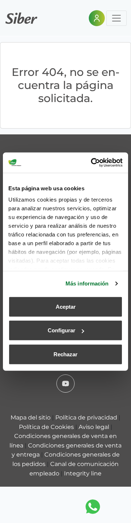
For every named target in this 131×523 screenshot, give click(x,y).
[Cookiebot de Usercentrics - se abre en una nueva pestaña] (92, 162)
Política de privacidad (87, 417)
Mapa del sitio (31, 417)
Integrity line (83, 473)
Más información (87, 283)
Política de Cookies (47, 426)
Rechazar (65, 354)
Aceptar (66, 306)
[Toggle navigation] (116, 18)
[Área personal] (97, 18)
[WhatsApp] (93, 506)
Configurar (61, 330)
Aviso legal (95, 426)
